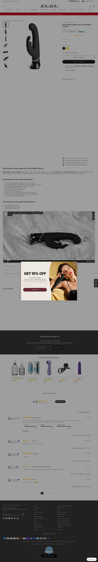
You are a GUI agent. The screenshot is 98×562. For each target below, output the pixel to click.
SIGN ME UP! (35, 289)
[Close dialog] (75, 263)
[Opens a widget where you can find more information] (92, 559)
